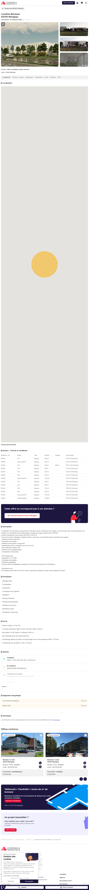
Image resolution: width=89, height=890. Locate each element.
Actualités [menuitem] (63, 874)
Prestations (39, 77)
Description (29, 77)
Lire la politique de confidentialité (11, 875)
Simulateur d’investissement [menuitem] (38, 879)
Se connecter (19, 805)
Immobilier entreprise (7, 839)
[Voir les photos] (3, 24)
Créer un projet (10, 830)
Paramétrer (11, 881)
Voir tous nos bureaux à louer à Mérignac (22, 515)
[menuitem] (77, 2)
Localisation (6, 77)
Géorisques (56, 720)
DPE (59, 77)
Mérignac (29, 839)
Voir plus (4, 686)
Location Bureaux (20, 839)
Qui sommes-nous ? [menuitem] (66, 880)
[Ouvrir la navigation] (86, 3)
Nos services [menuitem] (63, 884)
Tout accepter (29, 881)
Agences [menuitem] (62, 877)
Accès (46, 77)
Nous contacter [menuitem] (68, 2)
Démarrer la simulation (13, 801)
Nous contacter (68, 887)
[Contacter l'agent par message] (40, 766)
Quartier (53, 77)
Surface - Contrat (18, 77)
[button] (4, 887)
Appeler (23, 887)
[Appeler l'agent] (40, 763)
